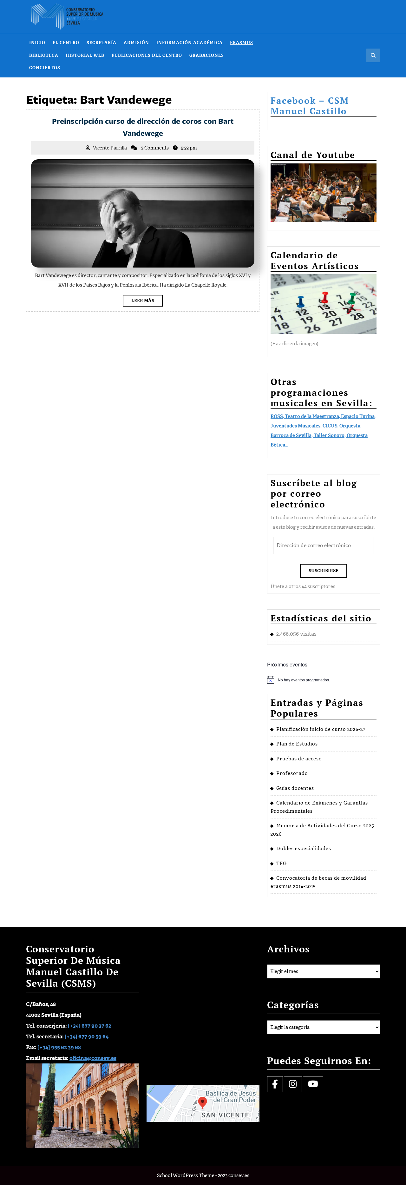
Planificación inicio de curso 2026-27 (320, 729)
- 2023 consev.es (232, 1175)
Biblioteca (43, 55)
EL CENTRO (66, 42)
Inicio (37, 42)
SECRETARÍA (101, 42)
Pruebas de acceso (299, 759)
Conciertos (44, 67)
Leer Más (147, 302)
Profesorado (292, 773)
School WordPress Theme (185, 1175)
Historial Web (85, 55)
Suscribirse (323, 571)
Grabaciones (206, 55)
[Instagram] (293, 1085)
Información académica (189, 42)
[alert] (323, 680)
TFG (281, 863)
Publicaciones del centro (147, 55)
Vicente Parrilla (110, 148)
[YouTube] (313, 1085)
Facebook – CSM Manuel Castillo (310, 106)
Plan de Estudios (297, 744)
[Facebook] (275, 1085)
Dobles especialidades (303, 848)
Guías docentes (295, 788)
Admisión (136, 42)
